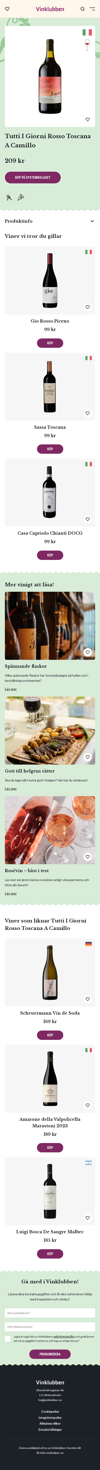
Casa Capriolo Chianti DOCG (50, 533)
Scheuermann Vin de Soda (50, 1013)
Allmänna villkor (50, 1423)
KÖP (50, 343)
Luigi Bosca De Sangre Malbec (50, 1231)
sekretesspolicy (64, 1336)
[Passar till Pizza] (21, 197)
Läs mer (11, 689)
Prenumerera (50, 1354)
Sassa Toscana (50, 427)
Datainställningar (50, 1429)
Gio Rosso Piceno (50, 321)
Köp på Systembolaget (32, 177)
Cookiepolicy (50, 1411)
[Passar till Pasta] (9, 197)
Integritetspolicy (50, 1417)
